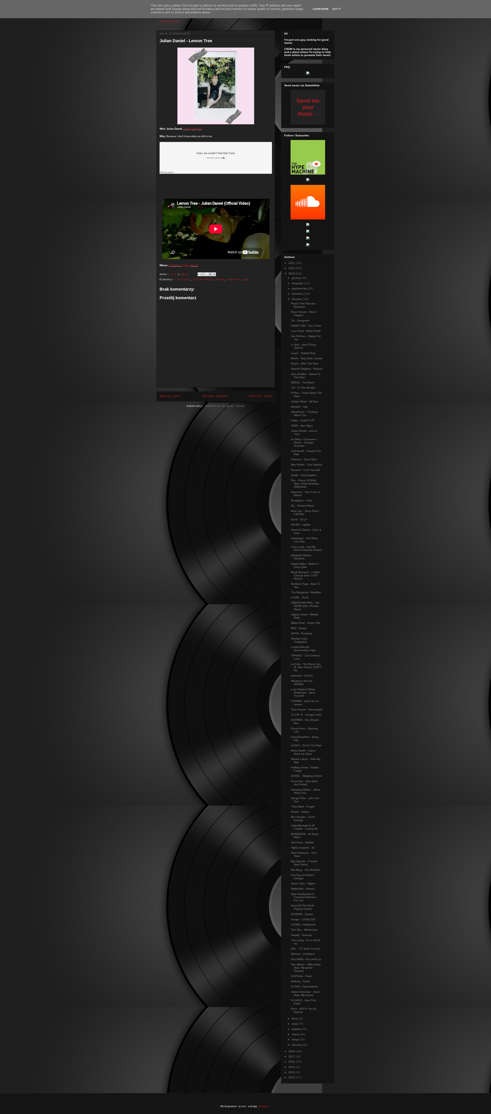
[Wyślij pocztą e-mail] (199, 274)
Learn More (321, 8)
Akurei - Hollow (300, 811)
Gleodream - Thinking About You (304, 413)
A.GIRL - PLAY (300, 597)
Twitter (186, 128)
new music (234, 279)
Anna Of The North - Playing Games (303, 907)
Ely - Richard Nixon (302, 505)
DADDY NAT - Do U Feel (306, 325)
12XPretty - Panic (301, 976)
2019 (291, 273)
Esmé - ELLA (299, 519)
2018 (291, 1051)
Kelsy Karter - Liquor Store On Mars (303, 752)
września (297, 293)
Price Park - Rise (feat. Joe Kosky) (304, 783)
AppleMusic (175, 265)
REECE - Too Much (302, 382)
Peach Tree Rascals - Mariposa (304, 305)
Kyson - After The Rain (304, 363)
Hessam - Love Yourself (305, 469)
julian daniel (203, 279)
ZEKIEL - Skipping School (306, 775)
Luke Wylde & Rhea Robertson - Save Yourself (303, 692)
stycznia (297, 1044)
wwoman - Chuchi (302, 675)
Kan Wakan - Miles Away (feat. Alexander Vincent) (306, 967)
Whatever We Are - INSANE (302, 682)
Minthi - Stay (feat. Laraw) (306, 358)
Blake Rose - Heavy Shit (305, 622)
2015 (291, 1067)
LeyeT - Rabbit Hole (303, 353)
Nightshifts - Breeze (303, 888)
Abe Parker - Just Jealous (306, 464)
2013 (291, 1077)
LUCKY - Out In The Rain (306, 745)
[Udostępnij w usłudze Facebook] (210, 274)
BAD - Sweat (298, 628)
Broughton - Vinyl (301, 500)
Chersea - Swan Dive (304, 459)
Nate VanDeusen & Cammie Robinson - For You (304, 897)
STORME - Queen (302, 914)
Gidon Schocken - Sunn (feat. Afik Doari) (305, 993)
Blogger (264, 1106)
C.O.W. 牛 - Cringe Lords (306, 714)
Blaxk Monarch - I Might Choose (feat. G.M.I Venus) (305, 575)
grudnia (297, 277)
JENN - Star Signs (302, 425)
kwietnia (297, 1029)
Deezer (194, 265)
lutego (296, 1039)
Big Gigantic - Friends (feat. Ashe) (304, 863)
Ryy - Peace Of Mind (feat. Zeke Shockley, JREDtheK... (305, 483)
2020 (291, 268)
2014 (291, 1072)
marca (296, 1034)
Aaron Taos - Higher (303, 883)
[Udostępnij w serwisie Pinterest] (214, 274)
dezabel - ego (299, 406)
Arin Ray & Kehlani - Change (303, 876)
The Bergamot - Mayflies (306, 592)
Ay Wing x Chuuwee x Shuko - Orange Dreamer (304, 442)
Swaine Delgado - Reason (307, 368)
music (220, 279)
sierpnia (297, 299)
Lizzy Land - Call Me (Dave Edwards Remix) (306, 548)
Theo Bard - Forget (302, 806)
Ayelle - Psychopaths (303, 475)
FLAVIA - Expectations (304, 986)
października (300, 288)
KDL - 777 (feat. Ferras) (305, 948)
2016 (291, 1061)
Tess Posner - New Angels (307, 709)
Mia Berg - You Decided (305, 869)
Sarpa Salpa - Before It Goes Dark (305, 565)
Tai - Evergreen (300, 320)
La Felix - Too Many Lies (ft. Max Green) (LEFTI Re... (306, 667)
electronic (182, 279)
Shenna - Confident (303, 953)
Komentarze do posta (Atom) (225, 406)
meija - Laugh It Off (302, 420)
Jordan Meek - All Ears (304, 401)
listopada (297, 283)
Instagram (196, 128)
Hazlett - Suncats (301, 935)
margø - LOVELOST (303, 919)
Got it (336, 8)
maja (295, 1023)
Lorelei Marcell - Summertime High (303, 648)
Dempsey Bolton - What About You (305, 791)
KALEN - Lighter (301, 524)
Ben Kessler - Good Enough (303, 818)
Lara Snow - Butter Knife (306, 330)
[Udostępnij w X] (207, 274)
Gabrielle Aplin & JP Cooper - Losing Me (304, 827)
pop (246, 279)
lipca (295, 1018)
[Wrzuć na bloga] (203, 274)
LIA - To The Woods (303, 387)
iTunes (186, 265)
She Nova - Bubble (302, 842)
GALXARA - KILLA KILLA (306, 959)
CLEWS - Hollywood (303, 924)
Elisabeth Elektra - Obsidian (302, 557)
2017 (291, 1056)
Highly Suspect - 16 (303, 847)
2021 (291, 262)
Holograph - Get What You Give (304, 540)
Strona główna (214, 396)
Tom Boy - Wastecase (304, 929)
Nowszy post (170, 396)
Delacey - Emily (300, 981)
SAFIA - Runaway (301, 633)
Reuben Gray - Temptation (300, 640)
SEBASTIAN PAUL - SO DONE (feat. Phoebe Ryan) (305, 606)
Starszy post (260, 396)
